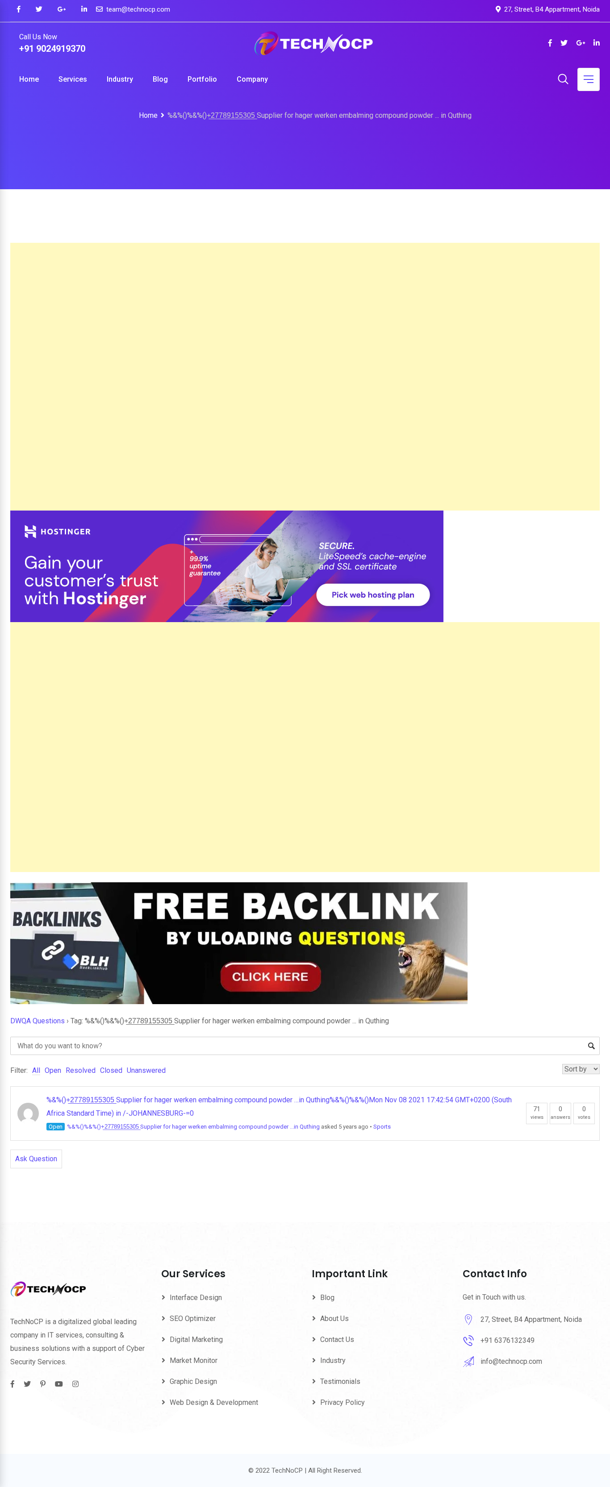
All (36, 1070)
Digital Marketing (196, 1339)
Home (29, 79)
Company (252, 79)
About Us (334, 1318)
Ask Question (36, 1159)
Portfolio (202, 79)
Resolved (81, 1070)
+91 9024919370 (52, 48)
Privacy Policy (342, 1402)
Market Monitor (193, 1360)
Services (72, 79)
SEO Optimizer (193, 1318)
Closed (111, 1070)
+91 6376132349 (507, 1340)
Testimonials (340, 1381)
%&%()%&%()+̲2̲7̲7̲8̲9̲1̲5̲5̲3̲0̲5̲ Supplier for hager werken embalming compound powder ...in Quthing (193, 1126)
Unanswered (146, 1070)
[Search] (563, 80)
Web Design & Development (214, 1402)
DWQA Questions (37, 1021)
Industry (120, 79)
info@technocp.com (511, 1361)
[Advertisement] (278, 377)
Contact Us (337, 1339)
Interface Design (196, 1297)
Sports (382, 1126)
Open (53, 1070)
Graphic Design (193, 1381)
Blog (160, 79)
